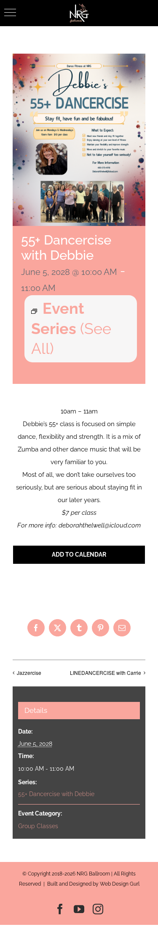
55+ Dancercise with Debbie (56, 794)
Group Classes (38, 826)
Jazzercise (29, 672)
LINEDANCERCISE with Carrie (105, 672)
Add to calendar (79, 554)
